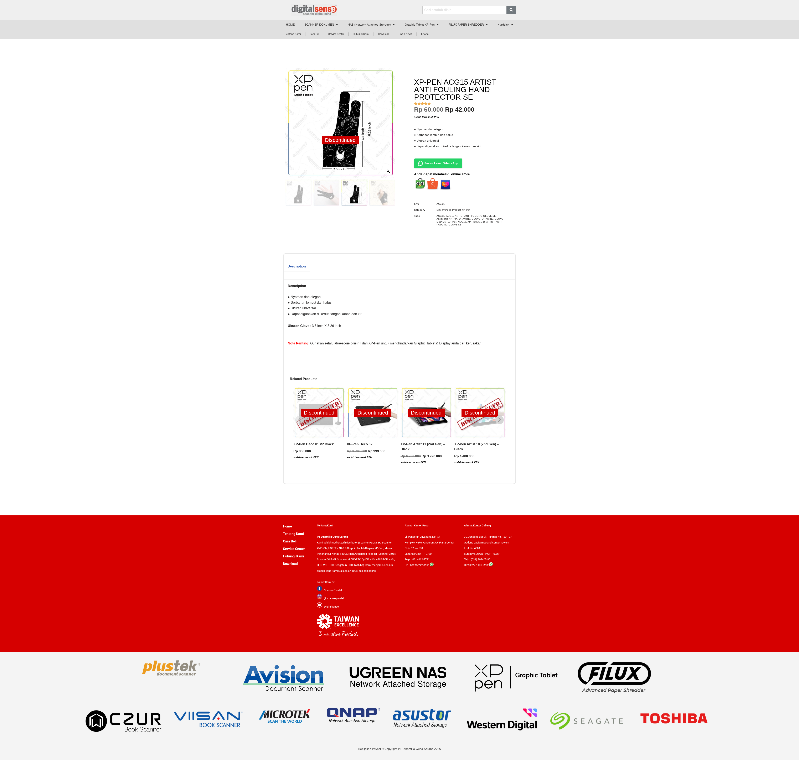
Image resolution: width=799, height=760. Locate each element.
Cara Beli (315, 34)
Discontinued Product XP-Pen (453, 210)
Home (287, 526)
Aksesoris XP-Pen (447, 219)
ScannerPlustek (333, 590)
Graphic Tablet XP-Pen (420, 24)
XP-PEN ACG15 (457, 221)
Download (384, 34)
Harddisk (503, 24)
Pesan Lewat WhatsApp (441, 163)
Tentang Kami (293, 34)
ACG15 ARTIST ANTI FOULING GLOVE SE (471, 216)
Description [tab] (297, 266)
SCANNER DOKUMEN (319, 24)
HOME (290, 24)
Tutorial (425, 34)
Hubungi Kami (361, 34)
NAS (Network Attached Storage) (369, 24)
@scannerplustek (334, 598)
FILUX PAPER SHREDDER (466, 24)
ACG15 (441, 216)
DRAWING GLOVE (469, 219)
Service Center (336, 34)
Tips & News (405, 34)
